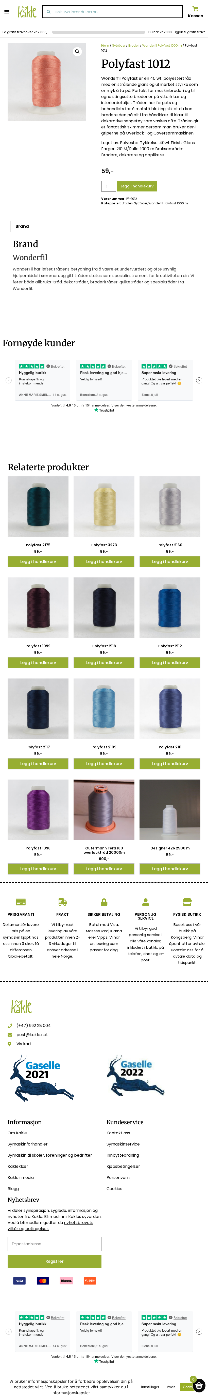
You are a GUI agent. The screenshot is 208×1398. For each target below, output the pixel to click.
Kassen (195, 16)
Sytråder (118, 45)
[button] (7, 11)
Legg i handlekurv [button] (38, 562)
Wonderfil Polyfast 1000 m (162, 45)
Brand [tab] (22, 226)
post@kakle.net (32, 1035)
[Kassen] (195, 8)
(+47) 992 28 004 (33, 1025)
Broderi (133, 45)
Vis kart (23, 1044)
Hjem (105, 45)
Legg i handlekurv (137, 186)
